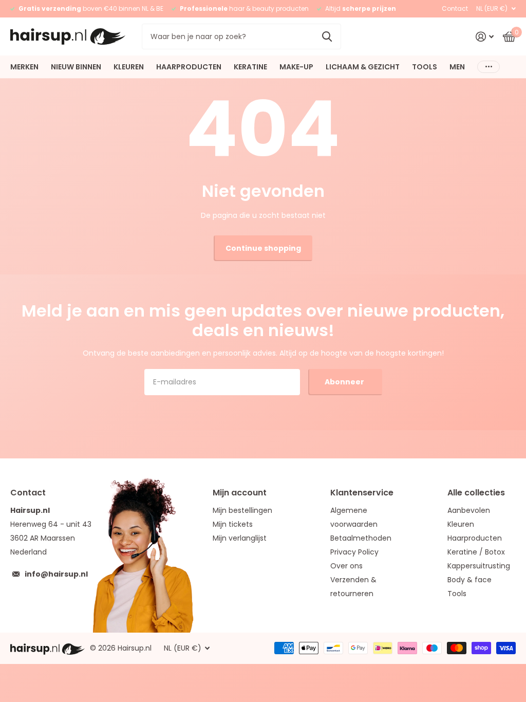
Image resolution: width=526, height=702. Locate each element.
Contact (455, 8)
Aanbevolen (468, 510)
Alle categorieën (24, 67)
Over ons (346, 566)
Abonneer (345, 382)
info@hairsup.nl (56, 574)
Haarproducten (474, 538)
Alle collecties (476, 492)
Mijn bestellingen (242, 510)
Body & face (469, 580)
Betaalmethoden (360, 538)
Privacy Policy (354, 552)
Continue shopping (263, 248)
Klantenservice (361, 492)
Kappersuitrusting (478, 566)
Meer (488, 67)
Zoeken (327, 36)
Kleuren (460, 524)
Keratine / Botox (476, 552)
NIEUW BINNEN (76, 67)
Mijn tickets (233, 524)
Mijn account (240, 492)
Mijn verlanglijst (240, 538)
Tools (456, 593)
